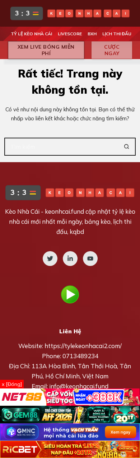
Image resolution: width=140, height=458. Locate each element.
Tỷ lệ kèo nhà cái (31, 33)
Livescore (70, 33)
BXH (92, 33)
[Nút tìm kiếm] (127, 147)
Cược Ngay (112, 50)
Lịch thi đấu (116, 33)
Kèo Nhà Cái (22, 211)
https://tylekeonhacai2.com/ (83, 346)
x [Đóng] (12, 384)
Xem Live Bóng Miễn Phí (46, 50)
